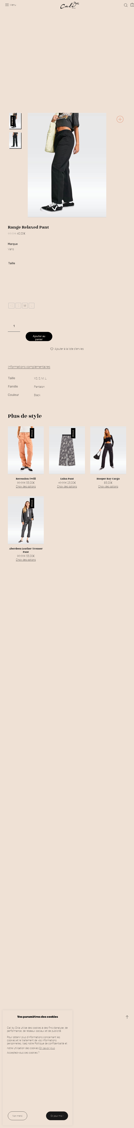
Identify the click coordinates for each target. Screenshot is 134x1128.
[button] (120, 122)
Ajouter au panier (39, 338)
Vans (11, 249)
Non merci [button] (17, 1115)
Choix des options (26, 486)
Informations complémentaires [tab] (29, 367)
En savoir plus (47, 1048)
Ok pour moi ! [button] (57, 1115)
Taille (11, 263)
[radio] (11, 305)
